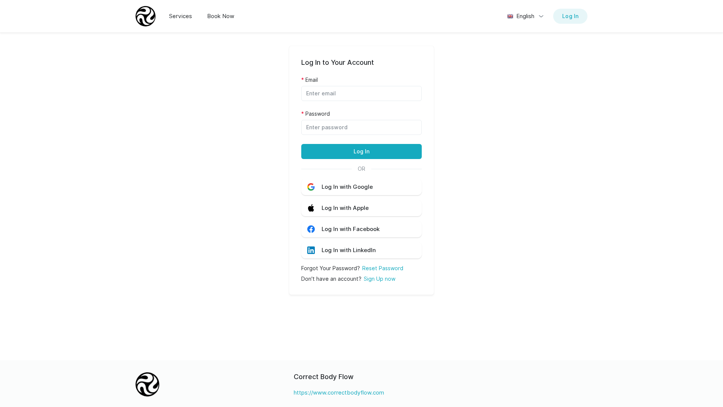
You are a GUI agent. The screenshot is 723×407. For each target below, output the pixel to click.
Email (311, 80)
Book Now (220, 16)
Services (180, 16)
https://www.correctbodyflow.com (339, 392)
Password (317, 114)
